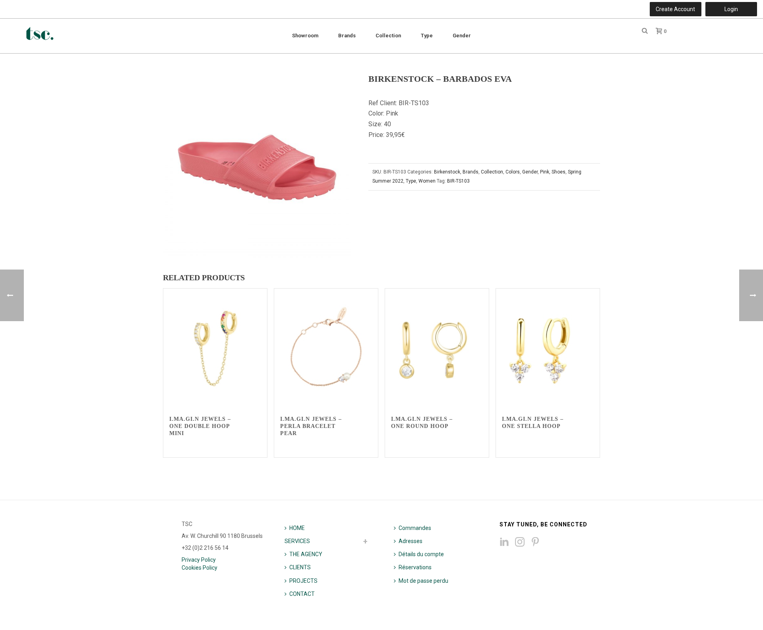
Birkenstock (447, 172)
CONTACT (302, 594)
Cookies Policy (199, 567)
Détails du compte (421, 554)
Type (427, 36)
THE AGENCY (305, 554)
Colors (512, 172)
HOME (297, 528)
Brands (347, 36)
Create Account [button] (675, 9)
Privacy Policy (199, 560)
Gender (462, 36)
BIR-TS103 (458, 181)
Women (427, 181)
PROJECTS (303, 581)
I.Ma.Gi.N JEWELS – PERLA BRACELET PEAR (311, 426)
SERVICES (297, 541)
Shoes (558, 172)
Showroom (305, 36)
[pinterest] (535, 542)
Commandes (415, 528)
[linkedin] (504, 542)
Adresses (410, 541)
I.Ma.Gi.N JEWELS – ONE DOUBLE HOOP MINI (200, 426)
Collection (388, 36)
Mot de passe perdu (423, 581)
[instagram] (520, 542)
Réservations (415, 567)
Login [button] (731, 9)
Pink (544, 172)
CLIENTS (300, 567)
